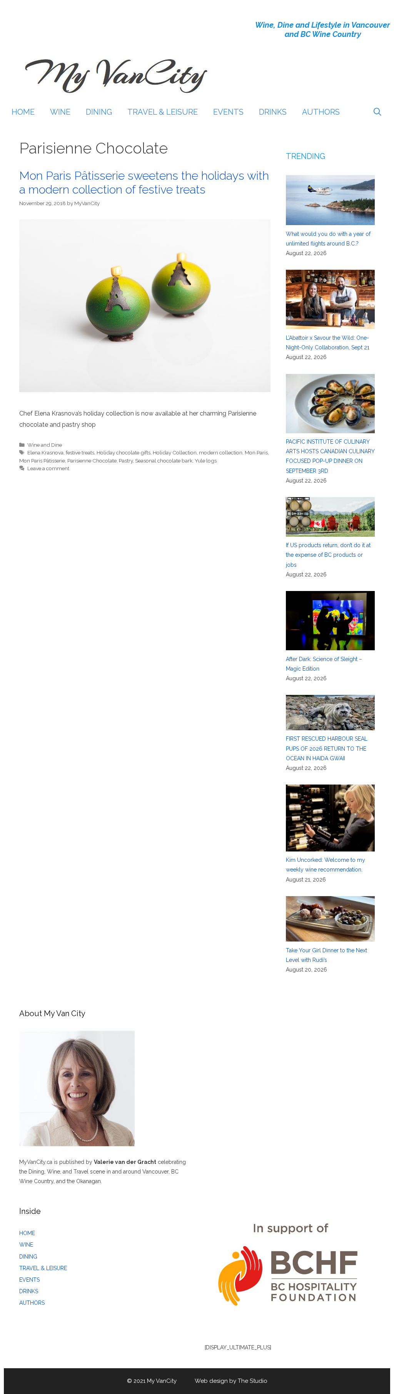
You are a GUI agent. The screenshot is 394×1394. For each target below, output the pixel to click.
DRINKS (273, 112)
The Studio (252, 1380)
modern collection (220, 452)
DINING (99, 112)
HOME (23, 112)
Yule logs (206, 460)
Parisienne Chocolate (92, 460)
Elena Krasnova (45, 452)
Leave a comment (48, 468)
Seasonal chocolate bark (163, 460)
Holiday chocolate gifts (123, 452)
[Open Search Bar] (377, 112)
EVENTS (228, 112)
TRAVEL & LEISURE (162, 112)
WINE (60, 112)
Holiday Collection (175, 452)
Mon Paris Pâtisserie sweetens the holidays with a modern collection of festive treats (144, 182)
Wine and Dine (44, 445)
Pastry (126, 460)
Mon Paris (256, 452)
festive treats (80, 452)
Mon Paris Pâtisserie (42, 460)
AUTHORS (321, 112)
